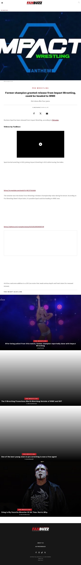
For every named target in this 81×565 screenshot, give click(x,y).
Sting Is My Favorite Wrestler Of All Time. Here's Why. (24, 512)
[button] (2, 3)
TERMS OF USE (40, 558)
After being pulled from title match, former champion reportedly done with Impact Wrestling (40, 345)
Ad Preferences (40, 546)
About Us (40, 543)
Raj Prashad (37, 107)
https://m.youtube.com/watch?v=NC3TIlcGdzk (20, 190)
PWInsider (55, 120)
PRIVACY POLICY (40, 560)
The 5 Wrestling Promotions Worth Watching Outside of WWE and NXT (31, 401)
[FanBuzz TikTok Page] (42, 552)
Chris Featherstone (32, 403)
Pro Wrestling (4, 10)
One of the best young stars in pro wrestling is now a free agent (29, 457)
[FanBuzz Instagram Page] (38, 552)
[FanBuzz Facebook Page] (35, 552)
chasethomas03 (29, 459)
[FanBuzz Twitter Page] (45, 552)
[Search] (79, 2)
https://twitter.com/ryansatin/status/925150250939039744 (24, 227)
